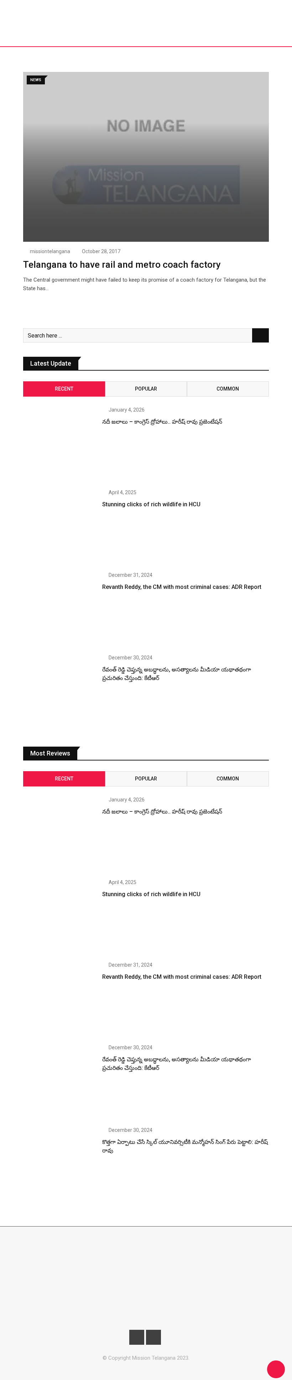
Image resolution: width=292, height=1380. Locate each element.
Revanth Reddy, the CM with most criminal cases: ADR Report (181, 587)
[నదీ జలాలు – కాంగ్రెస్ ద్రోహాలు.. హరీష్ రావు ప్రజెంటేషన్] (60, 444)
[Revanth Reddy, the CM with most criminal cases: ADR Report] (60, 609)
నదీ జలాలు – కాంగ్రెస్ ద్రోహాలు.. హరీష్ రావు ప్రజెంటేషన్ (162, 421)
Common (228, 389)
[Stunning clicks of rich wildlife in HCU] (60, 527)
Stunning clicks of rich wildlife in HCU (151, 504)
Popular (146, 389)
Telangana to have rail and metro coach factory (122, 264)
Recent (64, 389)
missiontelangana (50, 251)
